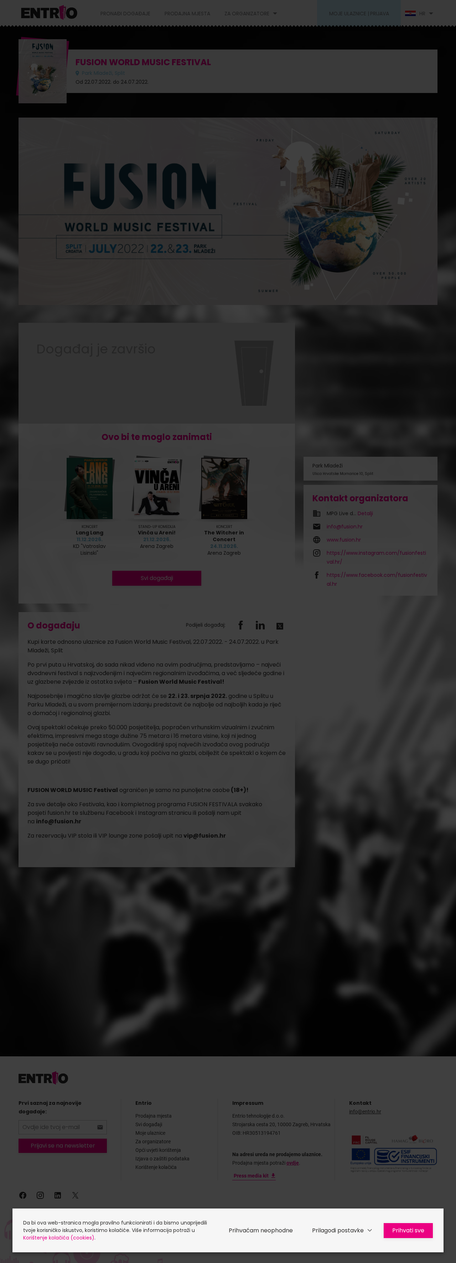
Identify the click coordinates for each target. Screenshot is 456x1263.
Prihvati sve (408, 1230)
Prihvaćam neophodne (261, 1230)
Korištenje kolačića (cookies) (58, 1237)
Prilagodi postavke (338, 1230)
